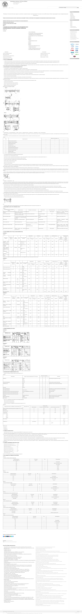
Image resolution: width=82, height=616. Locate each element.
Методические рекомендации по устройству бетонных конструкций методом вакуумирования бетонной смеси (49, 578)
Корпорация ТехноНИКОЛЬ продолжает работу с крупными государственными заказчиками (47, 556)
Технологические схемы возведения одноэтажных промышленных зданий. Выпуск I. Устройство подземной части (50, 579)
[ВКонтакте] (3, 536)
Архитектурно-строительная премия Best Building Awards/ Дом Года (44, 571)
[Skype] (11, 536)
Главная (4, 7)
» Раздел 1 (71, 21)
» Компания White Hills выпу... (73, 39)
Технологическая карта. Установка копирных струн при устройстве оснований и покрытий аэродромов (48, 596)
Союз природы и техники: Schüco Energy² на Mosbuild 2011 (43, 605)
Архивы (9, 7)
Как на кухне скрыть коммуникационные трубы (41, 566)
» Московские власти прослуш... (73, 37)
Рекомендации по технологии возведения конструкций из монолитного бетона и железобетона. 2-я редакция (49, 561)
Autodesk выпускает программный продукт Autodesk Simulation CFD (44, 557)
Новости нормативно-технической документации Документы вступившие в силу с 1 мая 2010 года (48, 584)
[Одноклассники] (4, 536)
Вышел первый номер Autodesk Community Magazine (42, 592)
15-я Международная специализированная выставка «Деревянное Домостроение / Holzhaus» (47, 559)
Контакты (78, 611)
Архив (8, 611)
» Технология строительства (73, 27)
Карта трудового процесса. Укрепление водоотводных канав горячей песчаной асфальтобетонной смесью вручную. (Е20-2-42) (51, 568)
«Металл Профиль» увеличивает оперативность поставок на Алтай (44, 587)
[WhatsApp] (10, 536)
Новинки (7, 7)
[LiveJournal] (8, 536)
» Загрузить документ (72, 16)
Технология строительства (9, 540)
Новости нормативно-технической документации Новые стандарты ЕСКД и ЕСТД (46, 563)
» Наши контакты (72, 15)
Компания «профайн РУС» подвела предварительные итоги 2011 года (44, 583)
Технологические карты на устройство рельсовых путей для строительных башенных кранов (47, 602)
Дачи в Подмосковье (38, 569)
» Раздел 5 (71, 24)
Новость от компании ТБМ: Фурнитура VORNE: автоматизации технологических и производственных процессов (49, 595)
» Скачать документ (72, 17)
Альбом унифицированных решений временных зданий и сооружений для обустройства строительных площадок (49, 570)
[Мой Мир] (5, 536)
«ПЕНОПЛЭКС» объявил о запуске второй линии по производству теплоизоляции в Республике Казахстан (49, 597)
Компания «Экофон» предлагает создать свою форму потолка (43, 567)
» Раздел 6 (71, 25)
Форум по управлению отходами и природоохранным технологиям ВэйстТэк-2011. (46, 589)
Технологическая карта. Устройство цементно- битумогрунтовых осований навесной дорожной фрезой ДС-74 (49, 585)
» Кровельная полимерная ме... (73, 36)
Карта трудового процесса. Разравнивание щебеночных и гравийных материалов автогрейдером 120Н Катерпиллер (50, 600)
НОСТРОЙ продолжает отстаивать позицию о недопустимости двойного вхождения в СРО (47, 572)
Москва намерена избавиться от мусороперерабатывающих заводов (44, 558)
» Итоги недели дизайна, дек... (73, 35)
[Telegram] (13, 536)
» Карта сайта (71, 14)
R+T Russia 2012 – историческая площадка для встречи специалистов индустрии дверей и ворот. (47, 560)
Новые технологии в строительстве (40, 586)
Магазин (12, 7)
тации (13, 611)
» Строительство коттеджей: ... (73, 34)
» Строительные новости (73, 26)
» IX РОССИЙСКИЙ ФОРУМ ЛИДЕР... (74, 38)
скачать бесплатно (7, 541)
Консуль (11, 611)
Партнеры (6, 611)
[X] (7, 536)
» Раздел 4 (71, 23)
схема (10, 541)
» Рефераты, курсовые (72, 18)
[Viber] (9, 536)
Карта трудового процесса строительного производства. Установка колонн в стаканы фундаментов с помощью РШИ (50, 601)
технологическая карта (13, 541)
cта (9, 611)
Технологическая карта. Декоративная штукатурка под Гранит (43, 588)
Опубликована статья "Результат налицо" (41, 575)
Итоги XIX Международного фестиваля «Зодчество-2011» (43, 580)
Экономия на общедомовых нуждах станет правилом (42, 562)
